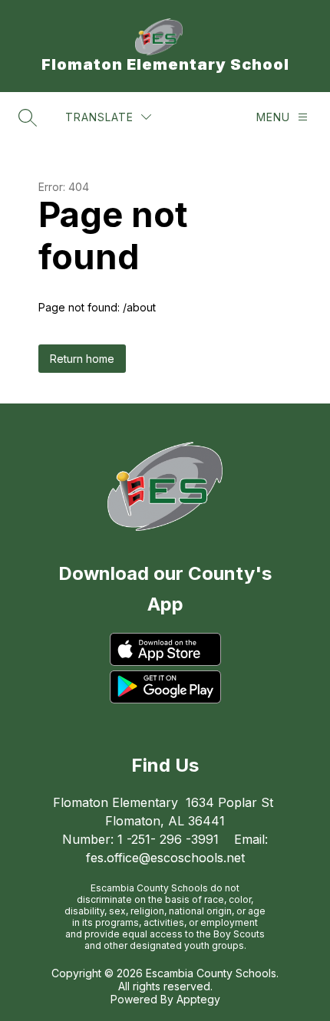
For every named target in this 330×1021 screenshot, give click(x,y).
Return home (82, 358)
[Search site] (27, 117)
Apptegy (198, 999)
